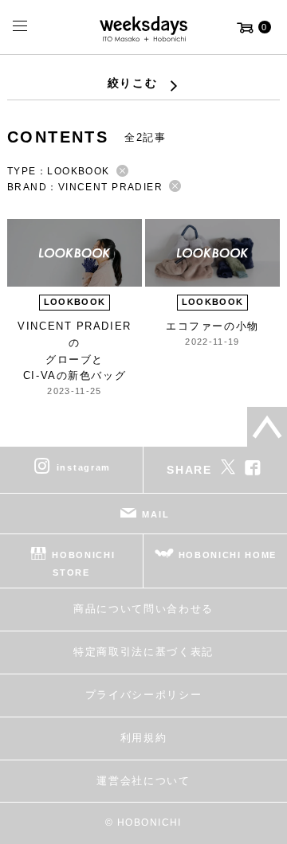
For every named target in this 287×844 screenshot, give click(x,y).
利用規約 (143, 738)
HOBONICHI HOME (228, 555)
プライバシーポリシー (143, 695)
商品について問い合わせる (143, 609)
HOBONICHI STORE (83, 563)
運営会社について (143, 781)
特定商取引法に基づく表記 (143, 652)
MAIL (155, 514)
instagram (84, 467)
